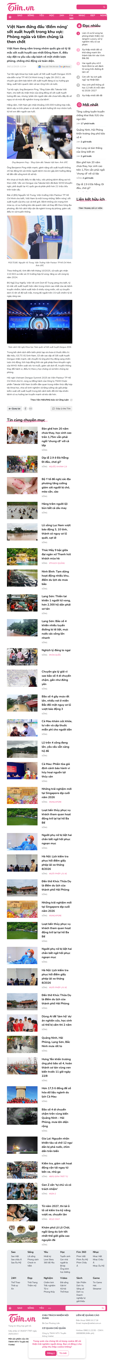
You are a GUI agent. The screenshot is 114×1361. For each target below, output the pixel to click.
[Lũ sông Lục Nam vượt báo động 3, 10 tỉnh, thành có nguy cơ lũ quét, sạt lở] (22, 531)
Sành (79, 1278)
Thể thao (64, 1291)
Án (12, 1288)
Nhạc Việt (97, 1256)
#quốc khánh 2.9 (58, 466)
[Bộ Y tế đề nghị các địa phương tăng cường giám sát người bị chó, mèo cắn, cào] (22, 485)
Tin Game (97, 1282)
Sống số (80, 1288)
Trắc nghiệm (49, 1285)
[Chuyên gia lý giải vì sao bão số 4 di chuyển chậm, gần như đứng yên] (22, 678)
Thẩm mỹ (32, 1285)
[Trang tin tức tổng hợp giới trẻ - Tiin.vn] (21, 6)
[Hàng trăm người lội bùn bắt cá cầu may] (22, 510)
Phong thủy (49, 1291)
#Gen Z (52, 1193)
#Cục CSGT (54, 1219)
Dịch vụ (79, 1291)
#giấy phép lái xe (58, 873)
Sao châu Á (16, 1259)
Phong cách (33, 1259)
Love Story (49, 1259)
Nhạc (82, 15)
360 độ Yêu (49, 1262)
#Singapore (55, 802)
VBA (30, 1265)
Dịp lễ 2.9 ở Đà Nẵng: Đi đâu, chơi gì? (90, 186)
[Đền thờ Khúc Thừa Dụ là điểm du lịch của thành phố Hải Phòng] (22, 888)
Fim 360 (71, 17)
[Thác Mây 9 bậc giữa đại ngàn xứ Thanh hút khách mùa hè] (22, 556)
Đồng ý (50, 1353)
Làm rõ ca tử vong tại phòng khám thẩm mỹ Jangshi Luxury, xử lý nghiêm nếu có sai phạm (93, 39)
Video (63, 1278)
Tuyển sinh (65, 1256)
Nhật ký (47, 1256)
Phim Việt (81, 1256)
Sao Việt (15, 1256)
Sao (19, 15)
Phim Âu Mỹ (82, 1259)
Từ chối (63, 1353)
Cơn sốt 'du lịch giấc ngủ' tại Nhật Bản (92, 78)
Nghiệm (104, 15)
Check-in (32, 1262)
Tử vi (46, 1288)
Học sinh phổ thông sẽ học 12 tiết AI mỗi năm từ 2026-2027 (93, 87)
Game (96, 1278)
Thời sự (14, 1285)
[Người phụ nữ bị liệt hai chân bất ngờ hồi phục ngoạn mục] (22, 841)
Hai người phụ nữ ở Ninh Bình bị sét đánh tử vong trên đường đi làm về (92, 67)
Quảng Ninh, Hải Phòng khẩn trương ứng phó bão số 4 (90, 133)
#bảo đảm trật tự (58, 1176)
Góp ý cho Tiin (63, 408)
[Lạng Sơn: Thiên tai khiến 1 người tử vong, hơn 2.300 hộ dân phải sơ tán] (22, 602)
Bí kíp (62, 1265)
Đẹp (93, 15)
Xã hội (63, 1288)
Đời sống (64, 1282)
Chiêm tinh (49, 1282)
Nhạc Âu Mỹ (98, 1265)
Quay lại (15, 408)
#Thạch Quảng (57, 563)
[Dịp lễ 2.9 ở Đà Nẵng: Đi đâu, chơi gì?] (22, 464)
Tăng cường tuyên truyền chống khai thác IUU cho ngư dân (90, 115)
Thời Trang (33, 1282)
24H (62, 15)
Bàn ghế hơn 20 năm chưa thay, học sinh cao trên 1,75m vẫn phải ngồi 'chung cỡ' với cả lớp (90, 168)
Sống (31, 15)
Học (51, 15)
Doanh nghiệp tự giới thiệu (80, 1298)
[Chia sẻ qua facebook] (25, 408)
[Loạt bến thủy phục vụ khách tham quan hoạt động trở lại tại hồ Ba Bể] (22, 816)
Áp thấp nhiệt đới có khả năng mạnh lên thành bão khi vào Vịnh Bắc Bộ (93, 54)
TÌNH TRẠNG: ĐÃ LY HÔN (90, 208)
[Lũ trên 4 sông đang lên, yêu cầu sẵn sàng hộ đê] (22, 749)
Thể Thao (15, 1282)
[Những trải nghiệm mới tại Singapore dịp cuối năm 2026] (22, 795)
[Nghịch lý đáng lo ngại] (22, 656)
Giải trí (63, 1285)
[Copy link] (30, 408)
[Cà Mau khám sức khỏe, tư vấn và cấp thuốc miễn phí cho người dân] (22, 727)
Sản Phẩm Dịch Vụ (81, 1284)
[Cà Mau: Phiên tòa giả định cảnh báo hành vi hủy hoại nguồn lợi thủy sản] (22, 770)
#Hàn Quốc (55, 655)
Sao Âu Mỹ (16, 1262)
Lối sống (31, 1256)
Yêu (41, 15)
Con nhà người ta (64, 1261)
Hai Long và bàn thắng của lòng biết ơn (89, 149)
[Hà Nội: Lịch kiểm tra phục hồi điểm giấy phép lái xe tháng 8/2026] (22, 863)
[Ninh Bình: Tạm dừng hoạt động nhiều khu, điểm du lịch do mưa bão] (22, 578)
